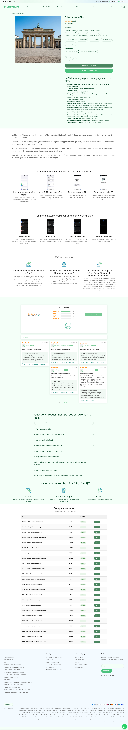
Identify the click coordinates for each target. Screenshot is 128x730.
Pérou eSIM (64, 719)
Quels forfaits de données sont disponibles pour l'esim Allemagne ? (58, 476)
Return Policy (49, 659)
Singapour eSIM (23, 710)
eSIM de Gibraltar (24, 716)
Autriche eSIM (121, 710)
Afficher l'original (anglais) (34, 364)
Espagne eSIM (63, 710)
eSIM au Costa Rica (22, 714)
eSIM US (42, 708)
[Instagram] (7, 1)
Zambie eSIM (121, 721)
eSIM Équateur (78, 714)
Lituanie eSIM (94, 716)
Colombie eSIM (120, 712)
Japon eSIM (94, 708)
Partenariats (98, 1)
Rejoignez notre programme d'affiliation (15, 674)
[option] (38, 39)
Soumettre (106, 670)
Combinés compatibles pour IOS (13, 664)
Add (97, 521)
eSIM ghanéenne (120, 714)
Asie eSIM (77, 662)
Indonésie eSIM (49, 708)
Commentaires (86, 7)
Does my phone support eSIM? (12, 687)
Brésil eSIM (77, 710)
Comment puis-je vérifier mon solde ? (48, 446)
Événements (7, 679)
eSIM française (110, 708)
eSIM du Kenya (65, 716)
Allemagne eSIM (20, 13)
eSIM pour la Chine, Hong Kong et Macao (106, 712)
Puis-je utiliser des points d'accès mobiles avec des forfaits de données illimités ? (60, 463)
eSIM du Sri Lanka (104, 721)
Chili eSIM (92, 712)
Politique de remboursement (54, 657)
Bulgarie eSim (63, 712)
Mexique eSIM (58, 708)
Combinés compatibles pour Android (14, 667)
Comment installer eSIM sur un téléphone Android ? (18, 682)
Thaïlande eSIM (66, 708)
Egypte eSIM (87, 714)
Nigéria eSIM (40, 719)
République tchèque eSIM (50, 714)
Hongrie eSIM (33, 716)
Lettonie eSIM (73, 716)
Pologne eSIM (83, 719)
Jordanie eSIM (56, 716)
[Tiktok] (12, 1)
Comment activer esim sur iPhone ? (47, 470)
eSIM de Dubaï (70, 714)
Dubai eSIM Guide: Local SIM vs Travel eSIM (16, 692)
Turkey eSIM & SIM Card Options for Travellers (17, 689)
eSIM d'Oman (56, 719)
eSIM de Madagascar (103, 716)
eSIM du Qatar (100, 719)
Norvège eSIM (48, 719)
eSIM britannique (34, 708)
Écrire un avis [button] (93, 315)
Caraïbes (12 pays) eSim (83, 712)
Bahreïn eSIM (37, 712)
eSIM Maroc (113, 716)
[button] (68, 21)
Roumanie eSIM (109, 719)
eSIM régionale (60, 7)
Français (7, 704)
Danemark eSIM (61, 714)
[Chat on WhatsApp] (124, 726)
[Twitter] (3, 1)
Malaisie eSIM (31, 710)
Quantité (67, 56)
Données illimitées (48, 7)
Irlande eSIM (49, 716)
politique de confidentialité (53, 664)
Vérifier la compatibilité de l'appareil (14, 672)
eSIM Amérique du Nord (81, 664)
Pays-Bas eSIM (120, 716)
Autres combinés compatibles (12, 669)
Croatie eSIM (32, 714)
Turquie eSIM (75, 708)
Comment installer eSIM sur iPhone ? (14, 684)
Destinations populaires (33, 7)
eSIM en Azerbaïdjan (28, 712)
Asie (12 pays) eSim (111, 710)
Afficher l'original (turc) (91, 400)
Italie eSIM (38, 710)
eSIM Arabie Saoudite (119, 719)
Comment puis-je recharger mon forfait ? (49, 451)
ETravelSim (10, 708)
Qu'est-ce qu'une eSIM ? (43, 429)
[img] (25, 343)
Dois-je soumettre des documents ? (47, 457)
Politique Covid (50, 667)
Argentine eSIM (101, 710)
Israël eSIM (70, 710)
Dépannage (105, 1)
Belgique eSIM (55, 712)
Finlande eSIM (93, 710)
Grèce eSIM (55, 710)
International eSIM (80, 667)
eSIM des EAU (113, 721)
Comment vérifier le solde (11, 677)
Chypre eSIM (39, 714)
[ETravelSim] (11, 6)
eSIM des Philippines (73, 719)
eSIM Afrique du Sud (84, 708)
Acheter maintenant (89, 71)
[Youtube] (10, 1)
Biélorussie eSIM (46, 712)
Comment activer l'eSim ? (43, 440)
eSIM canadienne (47, 710)
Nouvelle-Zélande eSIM (30, 719)
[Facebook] (5, 1)
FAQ (77, 7)
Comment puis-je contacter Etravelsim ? (49, 434)
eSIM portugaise (91, 719)
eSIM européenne (79, 657)
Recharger (70, 7)
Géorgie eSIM (102, 714)
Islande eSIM (41, 716)
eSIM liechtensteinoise (84, 716)
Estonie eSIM (85, 710)
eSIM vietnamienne (119, 708)
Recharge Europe (79, 659)
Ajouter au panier (89, 66)
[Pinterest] (14, 1)
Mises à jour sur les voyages (54, 669)
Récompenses (97, 7)
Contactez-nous (8, 659)
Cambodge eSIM (72, 712)
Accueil (13, 13)
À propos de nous (9, 657)
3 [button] (64, 403)
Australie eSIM (101, 708)
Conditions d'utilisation (52, 662)
